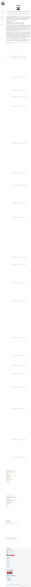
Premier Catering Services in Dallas (12, 523)
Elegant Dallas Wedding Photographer (20, 14)
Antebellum (8, 498)
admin (28, 14)
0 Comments (14, 13)
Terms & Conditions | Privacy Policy (24, 585)
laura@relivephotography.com (12, 553)
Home (8, 481)
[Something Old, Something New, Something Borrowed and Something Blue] (18, 8)
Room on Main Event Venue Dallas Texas (24, 16)
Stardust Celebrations (9, 479)
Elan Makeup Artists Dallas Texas (11, 475)
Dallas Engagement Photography (22, 13)
